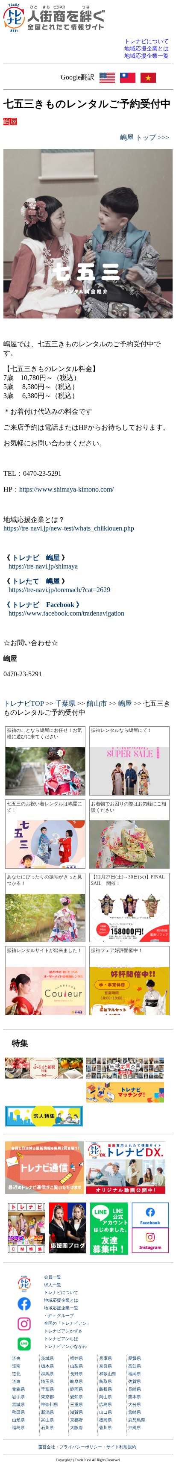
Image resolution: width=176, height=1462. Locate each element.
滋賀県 (76, 1412)
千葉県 (65, 703)
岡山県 (105, 1396)
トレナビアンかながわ (65, 1346)
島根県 (105, 1389)
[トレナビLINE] (109, 1252)
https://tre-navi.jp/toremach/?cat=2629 (59, 589)
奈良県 (105, 1366)
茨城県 (47, 1358)
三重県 (76, 1404)
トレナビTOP (23, 703)
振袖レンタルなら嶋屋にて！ (121, 730)
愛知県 (76, 1396)
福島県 (18, 1427)
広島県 (105, 1404)
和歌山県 (107, 1373)
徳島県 (105, 1420)
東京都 (47, 1396)
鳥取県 (105, 1381)
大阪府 (76, 1427)
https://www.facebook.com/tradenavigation (66, 613)
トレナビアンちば (61, 1338)
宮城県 (18, 1404)
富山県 (47, 1420)
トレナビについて (61, 1292)
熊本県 (134, 1396)
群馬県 (47, 1373)
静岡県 (76, 1389)
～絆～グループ (59, 1315)
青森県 (18, 1389)
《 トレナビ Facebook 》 (43, 604)
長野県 (76, 1373)
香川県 (105, 1427)
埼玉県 (47, 1381)
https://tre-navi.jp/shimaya (43, 566)
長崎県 (134, 1389)
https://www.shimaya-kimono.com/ (66, 489)
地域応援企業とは (61, 1300)
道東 (16, 1381)
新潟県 (47, 1412)
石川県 (47, 1427)
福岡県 (134, 1373)
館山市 (97, 703)
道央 (16, 1358)
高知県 (134, 1366)
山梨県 (76, 1366)
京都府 (76, 1420)
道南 (16, 1366)
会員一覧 (52, 1277)
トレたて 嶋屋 (36, 581)
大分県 (134, 1404)
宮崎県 (134, 1412)
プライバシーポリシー (80, 1446)
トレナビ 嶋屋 (36, 557)
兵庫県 (105, 1358)
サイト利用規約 (121, 1446)
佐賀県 (134, 1381)
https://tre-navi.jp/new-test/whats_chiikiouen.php (68, 528)
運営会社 (46, 1446)
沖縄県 (134, 1427)
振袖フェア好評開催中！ (117, 950)
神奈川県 (49, 1404)
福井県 (76, 1358)
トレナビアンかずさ (63, 1331)
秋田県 (18, 1412)
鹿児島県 (136, 1420)
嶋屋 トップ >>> (144, 137)
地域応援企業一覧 (61, 1308)
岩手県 (18, 1396)
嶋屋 (125, 703)
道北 (16, 1373)
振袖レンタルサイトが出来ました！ (44, 950)
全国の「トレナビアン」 (67, 1323)
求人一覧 (52, 1284)
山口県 (105, 1412)
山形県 (18, 1420)
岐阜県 (76, 1381)
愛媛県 (134, 1358)
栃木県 (47, 1366)
